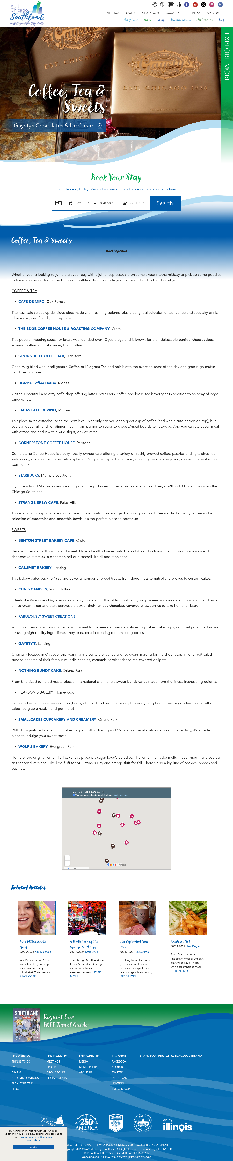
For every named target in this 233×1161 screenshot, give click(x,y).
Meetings (113, 12)
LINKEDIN (118, 1083)
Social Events (175, 12)
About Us (213, 12)
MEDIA (83, 1061)
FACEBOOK (119, 1061)
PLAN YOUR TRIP (22, 1083)
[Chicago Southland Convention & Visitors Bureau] (22, 13)
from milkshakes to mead (33, 944)
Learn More (33, 1140)
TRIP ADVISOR (121, 1089)
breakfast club (181, 941)
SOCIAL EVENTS (57, 1078)
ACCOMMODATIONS (25, 1078)
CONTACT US (70, 1144)
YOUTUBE (118, 1067)
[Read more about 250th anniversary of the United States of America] (86, 1136)
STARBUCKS (28, 475)
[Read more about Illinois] (177, 1136)
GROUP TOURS (56, 1072)
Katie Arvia (91, 952)
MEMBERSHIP (88, 1067)
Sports (130, 12)
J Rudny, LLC (164, 1149)
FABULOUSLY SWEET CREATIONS (47, 616)
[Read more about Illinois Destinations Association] (116, 1136)
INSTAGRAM (120, 1078)
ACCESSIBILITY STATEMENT (152, 1144)
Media (196, 12)
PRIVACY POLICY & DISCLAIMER (114, 1144)
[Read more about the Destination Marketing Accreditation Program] (143, 1136)
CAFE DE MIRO (31, 301)
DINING (16, 1072)
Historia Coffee (31, 383)
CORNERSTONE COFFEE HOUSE (46, 443)
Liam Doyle (193, 946)
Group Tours (150, 12)
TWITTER (117, 1072)
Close (33, 1147)
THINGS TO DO (21, 1061)
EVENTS (16, 1067)
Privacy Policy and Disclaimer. (36, 1136)
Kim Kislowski (43, 952)
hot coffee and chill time (134, 944)
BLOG (15, 1089)
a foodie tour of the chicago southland (84, 944)
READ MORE (28, 976)
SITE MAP (86, 1144)
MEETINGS (53, 1061)
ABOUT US (85, 1072)
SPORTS (52, 1067)
